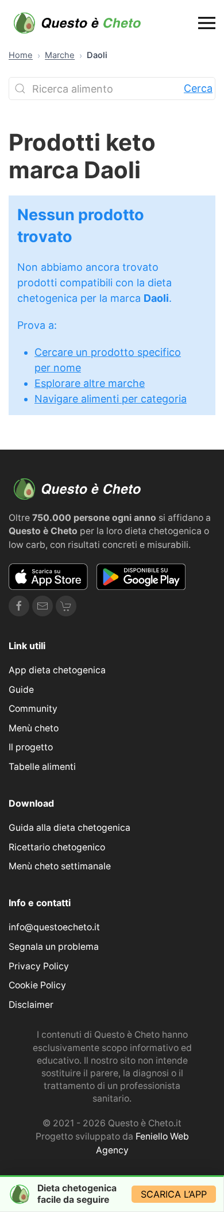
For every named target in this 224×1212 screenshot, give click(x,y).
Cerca (198, 88)
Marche (60, 55)
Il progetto (31, 747)
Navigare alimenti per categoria (110, 399)
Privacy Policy (39, 966)
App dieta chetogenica (57, 670)
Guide (21, 689)
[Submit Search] (20, 88)
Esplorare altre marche (89, 383)
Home (21, 55)
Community (33, 708)
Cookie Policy (37, 985)
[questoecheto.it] (77, 23)
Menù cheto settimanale (60, 866)
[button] (206, 23)
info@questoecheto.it (54, 927)
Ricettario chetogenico (57, 847)
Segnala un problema (54, 946)
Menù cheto (34, 728)
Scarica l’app (174, 1194)
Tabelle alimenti (42, 766)
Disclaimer (31, 1004)
